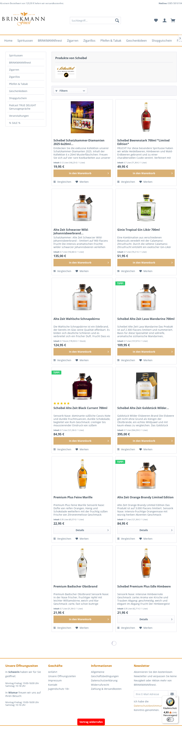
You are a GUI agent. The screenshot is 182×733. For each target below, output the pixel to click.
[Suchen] (117, 20)
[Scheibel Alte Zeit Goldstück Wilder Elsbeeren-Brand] (146, 385)
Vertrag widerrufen (91, 722)
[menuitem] (95, 20)
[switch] (170, 719)
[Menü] (176, 698)
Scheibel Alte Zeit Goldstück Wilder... (143, 408)
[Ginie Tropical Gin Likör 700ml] (146, 207)
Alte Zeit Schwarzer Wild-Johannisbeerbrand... (71, 231)
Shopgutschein (18, 98)
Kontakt (52, 684)
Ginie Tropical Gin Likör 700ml (138, 230)
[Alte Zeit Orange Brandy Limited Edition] (146, 474)
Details (80, 530)
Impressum (55, 680)
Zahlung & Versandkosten (106, 688)
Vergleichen (64, 181)
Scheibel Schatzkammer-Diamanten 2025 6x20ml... (79, 142)
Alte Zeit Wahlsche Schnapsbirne (76, 319)
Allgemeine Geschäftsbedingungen (105, 674)
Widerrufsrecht (100, 684)
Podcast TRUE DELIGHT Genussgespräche (22, 107)
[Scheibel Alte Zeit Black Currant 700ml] (82, 385)
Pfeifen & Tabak (18, 84)
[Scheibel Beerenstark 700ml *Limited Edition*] (146, 117)
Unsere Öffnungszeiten (62, 676)
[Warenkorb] (174, 20)
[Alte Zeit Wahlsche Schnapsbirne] (82, 296)
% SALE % (14, 123)
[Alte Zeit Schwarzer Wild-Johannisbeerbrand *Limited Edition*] (82, 207)
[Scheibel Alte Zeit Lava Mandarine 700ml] (146, 296)
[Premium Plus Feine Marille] (82, 474)
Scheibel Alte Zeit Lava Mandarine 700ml (146, 319)
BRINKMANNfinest (20, 62)
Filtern (63, 90)
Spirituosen (16, 55)
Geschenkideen (18, 91)
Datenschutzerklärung (104, 680)
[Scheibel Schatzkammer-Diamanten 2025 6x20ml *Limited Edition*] (82, 117)
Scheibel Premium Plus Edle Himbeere (144, 586)
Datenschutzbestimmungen (150, 705)
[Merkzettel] (156, 20)
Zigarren (14, 69)
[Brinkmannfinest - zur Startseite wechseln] (23, 20)
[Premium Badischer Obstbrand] (82, 563)
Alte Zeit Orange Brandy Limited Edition (145, 497)
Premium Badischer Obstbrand (75, 586)
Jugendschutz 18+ (58, 688)
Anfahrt (52, 672)
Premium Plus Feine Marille (72, 497)
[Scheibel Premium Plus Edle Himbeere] (146, 563)
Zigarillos (14, 76)
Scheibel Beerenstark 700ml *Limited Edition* (143, 142)
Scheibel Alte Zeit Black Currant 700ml (80, 408)
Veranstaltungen (19, 115)
